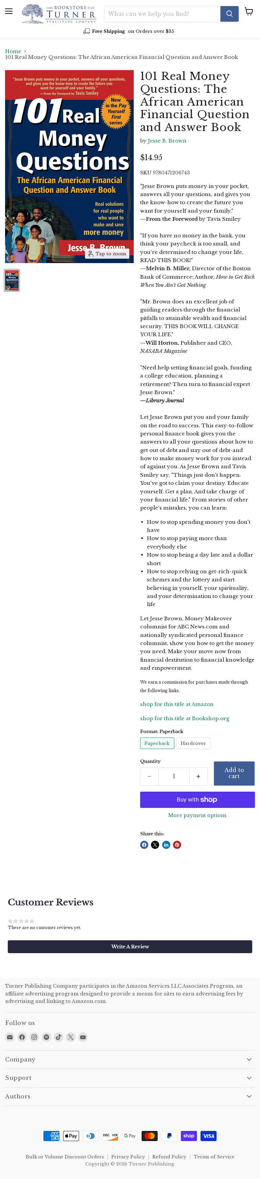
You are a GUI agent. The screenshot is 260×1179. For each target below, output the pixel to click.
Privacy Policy (128, 1157)
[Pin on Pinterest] (177, 845)
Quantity (150, 761)
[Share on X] (155, 845)
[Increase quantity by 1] (199, 776)
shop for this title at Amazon (177, 704)
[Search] (229, 14)
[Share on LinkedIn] (166, 845)
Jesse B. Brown (167, 140)
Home (13, 51)
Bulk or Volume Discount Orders (65, 1157)
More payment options (197, 815)
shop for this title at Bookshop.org (184, 718)
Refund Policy (169, 1157)
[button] (130, 946)
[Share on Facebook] (144, 845)
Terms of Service (214, 1157)
